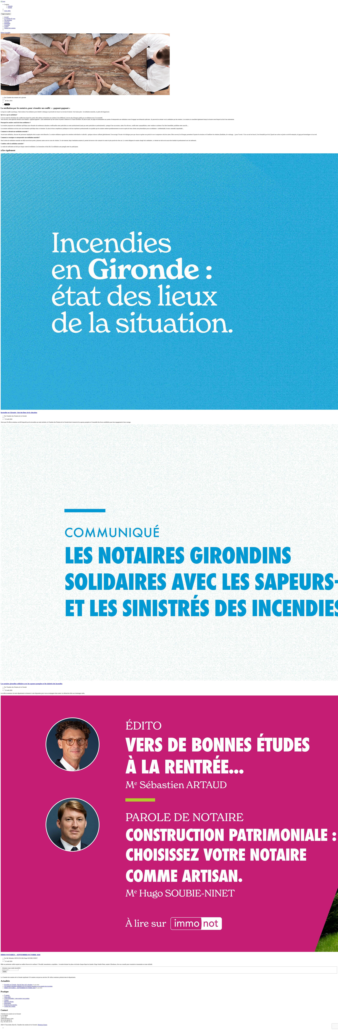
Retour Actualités (5, 32)
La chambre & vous (9, 18)
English (10, 7)
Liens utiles (7, 997)
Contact (6, 26)
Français (10, 6)
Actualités (7, 25)
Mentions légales (9, 1001)
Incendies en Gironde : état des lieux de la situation (19, 412)
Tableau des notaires (9, 28)
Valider (4, 971)
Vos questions (8, 20)
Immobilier (7, 23)
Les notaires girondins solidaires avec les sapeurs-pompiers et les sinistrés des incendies (31, 684)
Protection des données (10, 1005)
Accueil (6, 17)
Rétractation (7, 1003)
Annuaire (6, 21)
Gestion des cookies (9, 1006)
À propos (6, 995)
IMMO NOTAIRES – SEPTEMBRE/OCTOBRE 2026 (20, 955)
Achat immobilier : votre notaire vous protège (16, 998)
